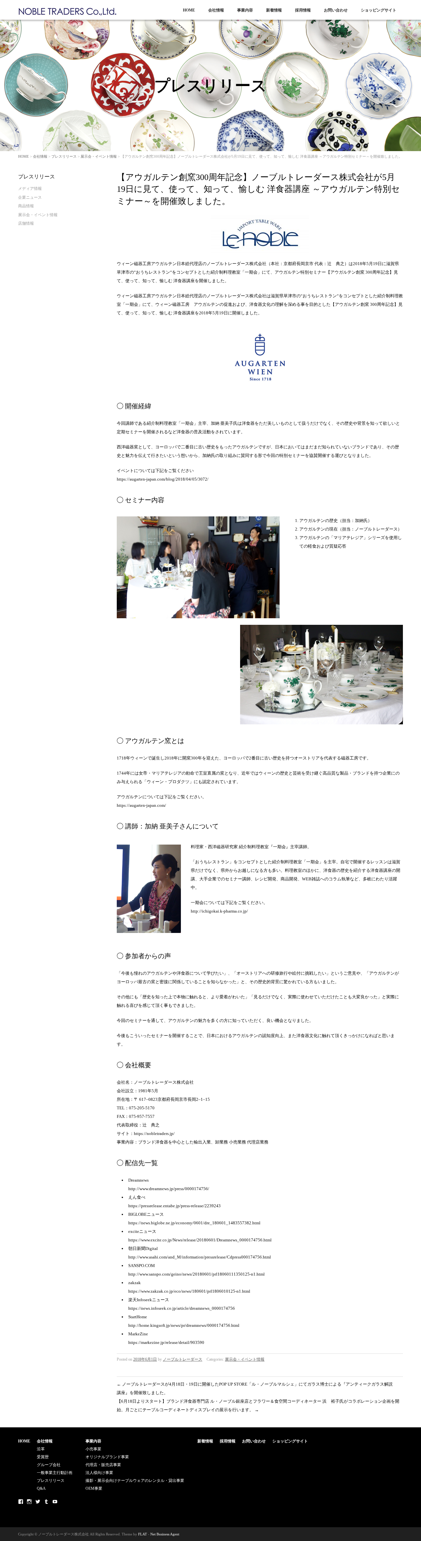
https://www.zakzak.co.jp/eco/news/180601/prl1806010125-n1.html (189, 1291)
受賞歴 (43, 1457)
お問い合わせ (336, 10)
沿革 (41, 1449)
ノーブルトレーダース (182, 1359)
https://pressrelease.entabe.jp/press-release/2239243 (174, 1205)
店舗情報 (26, 223)
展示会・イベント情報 (99, 156)
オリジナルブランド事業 (107, 1457)
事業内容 (245, 10)
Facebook (20, 1501)
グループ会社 (49, 1464)
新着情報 (274, 10)
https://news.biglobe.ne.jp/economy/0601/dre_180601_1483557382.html (194, 1222)
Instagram (29, 1501)
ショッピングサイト (378, 10)
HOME (189, 10)
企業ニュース (30, 197)
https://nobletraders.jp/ (154, 1133)
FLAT (142, 1534)
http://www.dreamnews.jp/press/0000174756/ (168, 1188)
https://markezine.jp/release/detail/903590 (166, 1342)
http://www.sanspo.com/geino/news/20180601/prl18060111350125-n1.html (196, 1274)
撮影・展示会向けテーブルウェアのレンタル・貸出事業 (135, 1480)
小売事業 (93, 1449)
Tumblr (46, 1501)
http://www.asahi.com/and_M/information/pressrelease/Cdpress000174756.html (199, 1257)
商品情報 (26, 206)
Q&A (41, 1488)
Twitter (37, 1501)
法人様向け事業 (99, 1472)
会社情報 (216, 10)
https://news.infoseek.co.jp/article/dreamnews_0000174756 (181, 1308)
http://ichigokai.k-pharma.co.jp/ (219, 911)
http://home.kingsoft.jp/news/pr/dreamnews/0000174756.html (183, 1325)
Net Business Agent (164, 1534)
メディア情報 (30, 188)
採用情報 (303, 10)
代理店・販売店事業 (103, 1464)
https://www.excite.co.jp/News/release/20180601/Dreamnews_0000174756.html (200, 1239)
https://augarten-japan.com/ (141, 805)
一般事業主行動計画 (54, 1472)
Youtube (55, 1501)
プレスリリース (64, 156)
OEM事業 (94, 1488)
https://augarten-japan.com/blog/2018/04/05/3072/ (163, 479)
